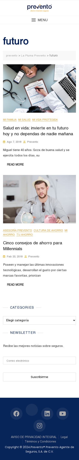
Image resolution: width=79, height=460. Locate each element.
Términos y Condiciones (40, 441)
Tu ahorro (24, 234)
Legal (64, 437)
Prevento (32, 141)
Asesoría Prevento (17, 230)
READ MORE (15, 164)
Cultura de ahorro (48, 230)
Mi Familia (10, 119)
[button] (39, 20)
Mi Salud (24, 119)
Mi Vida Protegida (45, 119)
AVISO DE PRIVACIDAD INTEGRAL (34, 437)
